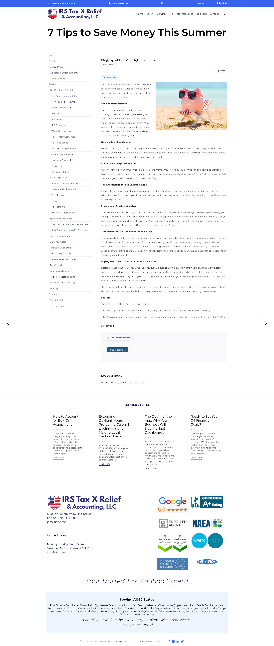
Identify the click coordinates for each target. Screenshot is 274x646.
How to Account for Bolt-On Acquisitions (65, 420)
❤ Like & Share (118, 350)
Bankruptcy (57, 166)
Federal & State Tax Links (63, 276)
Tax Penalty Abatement (63, 136)
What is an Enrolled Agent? (64, 72)
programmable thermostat (170, 246)
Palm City (93, 605)
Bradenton (69, 611)
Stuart (83, 605)
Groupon (216, 169)
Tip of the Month (122, 60)
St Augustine (194, 608)
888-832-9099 (120, 3)
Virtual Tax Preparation (63, 212)
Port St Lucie (57, 605)
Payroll (54, 201)
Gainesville (151, 611)
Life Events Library (59, 271)
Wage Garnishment (61, 131)
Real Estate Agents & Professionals (69, 230)
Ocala (141, 611)
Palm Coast (180, 608)
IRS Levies (56, 119)
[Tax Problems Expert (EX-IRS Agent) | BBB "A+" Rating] (75, 14)
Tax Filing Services (59, 177)
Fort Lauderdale (214, 605)
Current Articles (58, 242)
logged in (120, 382)
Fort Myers (122, 611)
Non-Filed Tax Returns (63, 101)
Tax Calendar (57, 265)
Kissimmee (84, 608)
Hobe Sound (124, 605)
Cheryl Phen (56, 67)
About (149, 14)
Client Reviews (57, 78)
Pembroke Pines (57, 608)
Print (221, 71)
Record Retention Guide (63, 259)
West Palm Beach (194, 605)
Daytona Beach (164, 608)
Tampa (222, 608)
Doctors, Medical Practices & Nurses (70, 224)
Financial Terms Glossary (62, 282)
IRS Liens (56, 113)
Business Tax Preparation (64, 183)
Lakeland (92, 611)
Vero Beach (138, 605)
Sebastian (151, 605)
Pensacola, (179, 611)
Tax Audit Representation (64, 96)
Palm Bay (123, 608)
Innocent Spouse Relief (63, 160)
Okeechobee (165, 605)
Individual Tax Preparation (64, 189)
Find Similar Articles (118, 338)
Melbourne (136, 608)
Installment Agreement (63, 148)
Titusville (149, 608)
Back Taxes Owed (61, 107)
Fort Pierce (72, 605)
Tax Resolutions (59, 142)
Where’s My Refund (60, 253)
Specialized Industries (61, 218)
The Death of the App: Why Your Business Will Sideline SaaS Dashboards (158, 424)
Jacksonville (210, 608)
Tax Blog (202, 14)
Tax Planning (58, 206)
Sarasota (81, 611)
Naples (133, 611)
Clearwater (55, 611)
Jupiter (178, 605)
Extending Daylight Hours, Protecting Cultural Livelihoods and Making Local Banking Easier (114, 426)
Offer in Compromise (62, 154)
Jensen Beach (108, 605)
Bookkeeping (58, 195)
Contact (214, 14)
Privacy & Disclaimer (123, 641)
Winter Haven (109, 608)
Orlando (72, 608)
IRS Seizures (58, 125)
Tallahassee (165, 611)
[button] (58, 458)
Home (139, 14)
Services (161, 14)
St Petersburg (106, 611)
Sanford (95, 608)
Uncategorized (149, 60)
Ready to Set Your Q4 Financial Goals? (205, 420)
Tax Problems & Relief (61, 90)
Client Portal (56, 300)
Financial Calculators (60, 247)
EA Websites (138, 641)
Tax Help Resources (181, 14)
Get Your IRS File (60, 172)
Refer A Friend (57, 306)
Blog (104, 60)
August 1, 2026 (59, 430)
